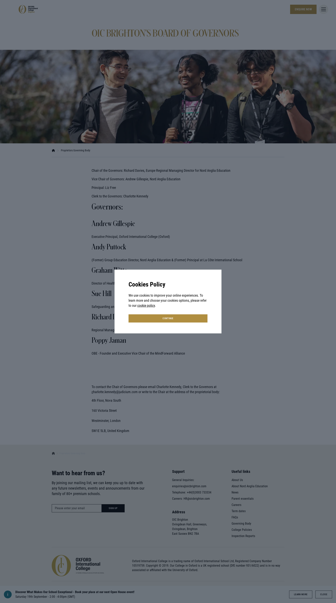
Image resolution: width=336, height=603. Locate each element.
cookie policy (146, 305)
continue (168, 318)
